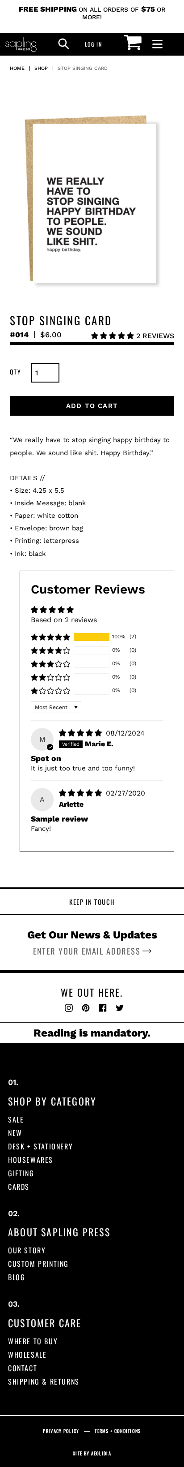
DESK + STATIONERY (40, 1146)
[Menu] (157, 44)
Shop (41, 68)
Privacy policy (61, 1431)
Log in (96, 44)
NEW (15, 1132)
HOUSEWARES (30, 1159)
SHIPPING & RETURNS (43, 1381)
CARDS (18, 1186)
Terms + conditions (118, 1431)
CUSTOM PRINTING (38, 1263)
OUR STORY (27, 1250)
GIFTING (21, 1173)
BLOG (16, 1277)
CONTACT (22, 1368)
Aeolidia (101, 1453)
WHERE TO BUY (33, 1341)
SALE (16, 1119)
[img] (81, 733)
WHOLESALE (27, 1354)
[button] (113, 335)
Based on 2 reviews (64, 619)
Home (17, 68)
